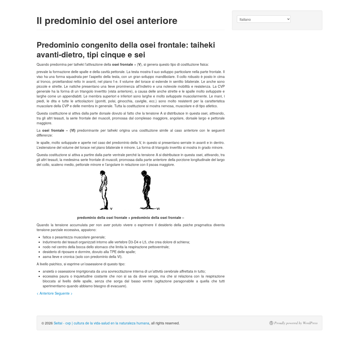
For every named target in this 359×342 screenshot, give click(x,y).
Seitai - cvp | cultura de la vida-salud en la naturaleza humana (101, 323)
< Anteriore (45, 293)
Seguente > (64, 293)
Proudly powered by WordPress (295, 323)
